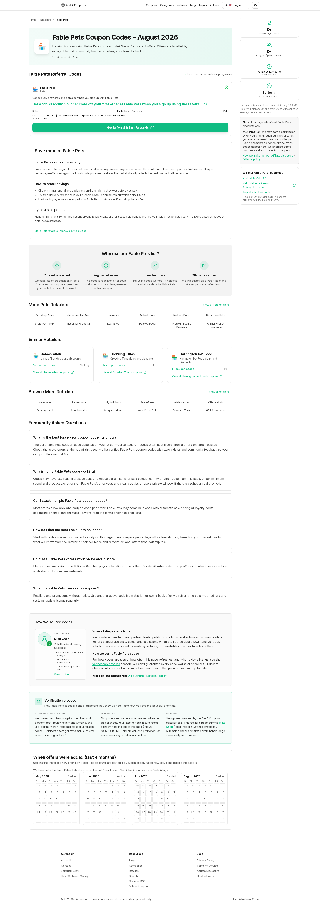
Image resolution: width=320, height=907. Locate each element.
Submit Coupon (138, 886)
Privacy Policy (205, 860)
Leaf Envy (113, 323)
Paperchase (79, 402)
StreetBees (147, 402)
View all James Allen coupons (51, 372)
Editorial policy (156, 676)
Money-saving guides (73, 230)
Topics (203, 5)
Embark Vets (147, 315)
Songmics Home (113, 410)
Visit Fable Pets (252, 178)
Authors (214, 5)
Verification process (269, 96)
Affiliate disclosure (282, 155)
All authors (136, 676)
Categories (167, 5)
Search (133, 876)
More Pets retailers (46, 230)
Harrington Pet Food (79, 315)
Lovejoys (113, 315)
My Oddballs (113, 402)
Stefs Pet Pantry (45, 323)
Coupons (151, 5)
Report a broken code (256, 192)
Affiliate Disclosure (208, 870)
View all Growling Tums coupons (122, 372)
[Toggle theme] (255, 5)
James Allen (45, 402)
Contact (66, 865)
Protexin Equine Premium (181, 325)
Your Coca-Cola (147, 410)
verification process (106, 664)
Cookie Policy (205, 876)
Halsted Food (147, 323)
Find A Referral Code (246, 899)
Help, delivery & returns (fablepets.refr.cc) (257, 185)
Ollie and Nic (216, 402)
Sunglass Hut (79, 410)
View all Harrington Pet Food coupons (195, 376)
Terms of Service (207, 865)
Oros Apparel (45, 410)
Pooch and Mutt (216, 315)
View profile (61, 674)
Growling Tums (45, 315)
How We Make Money (74, 876)
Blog (193, 5)
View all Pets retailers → (217, 304)
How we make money (256, 155)
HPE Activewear (216, 410)
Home (32, 19)
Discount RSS (137, 881)
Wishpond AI (181, 402)
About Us (66, 860)
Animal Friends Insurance (216, 325)
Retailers (182, 5)
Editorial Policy (70, 870)
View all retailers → (220, 391)
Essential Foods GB (79, 323)
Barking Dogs (181, 315)
